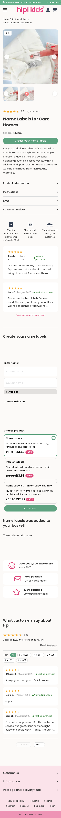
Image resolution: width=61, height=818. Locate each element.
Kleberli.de (49, 801)
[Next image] (54, 56)
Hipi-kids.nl (39, 806)
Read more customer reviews (30, 315)
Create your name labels (30, 140)
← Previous (23, 744)
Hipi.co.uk (34, 801)
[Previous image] (6, 56)
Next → (39, 744)
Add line (13, 391)
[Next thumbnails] (55, 93)
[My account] (47, 10)
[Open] (5, 10)
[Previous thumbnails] (6, 93)
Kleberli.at (10, 806)
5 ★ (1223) (24, 655)
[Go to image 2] (26, 93)
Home (6, 19)
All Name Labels (19, 19)
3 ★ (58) (51, 655)
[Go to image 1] (10, 93)
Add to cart (30, 508)
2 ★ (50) (9, 660)
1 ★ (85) (22, 660)
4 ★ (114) (38, 655)
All (13, 655)
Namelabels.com (16, 801)
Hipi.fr (52, 806)
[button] (55, 10)
